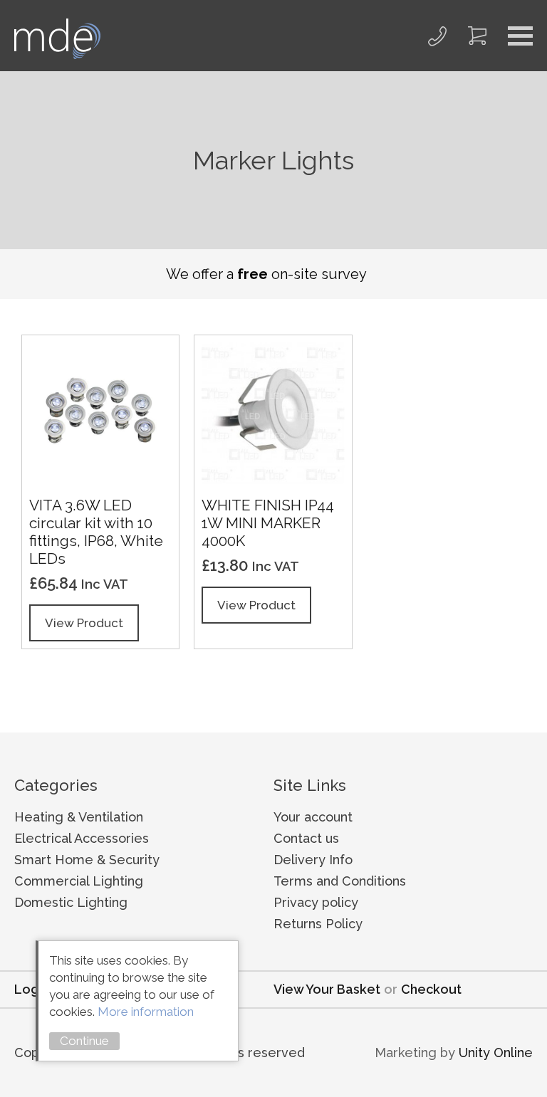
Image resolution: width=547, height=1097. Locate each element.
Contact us (306, 838)
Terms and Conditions (340, 880)
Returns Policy (318, 923)
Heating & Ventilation (78, 816)
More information (146, 1011)
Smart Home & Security (87, 859)
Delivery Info (313, 859)
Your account (313, 816)
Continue (84, 1041)
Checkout (431, 989)
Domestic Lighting (70, 902)
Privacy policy (316, 902)
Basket (477, 35)
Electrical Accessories (81, 838)
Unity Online (496, 1052)
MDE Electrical (57, 38)
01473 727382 (437, 36)
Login (31, 989)
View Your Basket (327, 989)
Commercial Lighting (78, 880)
